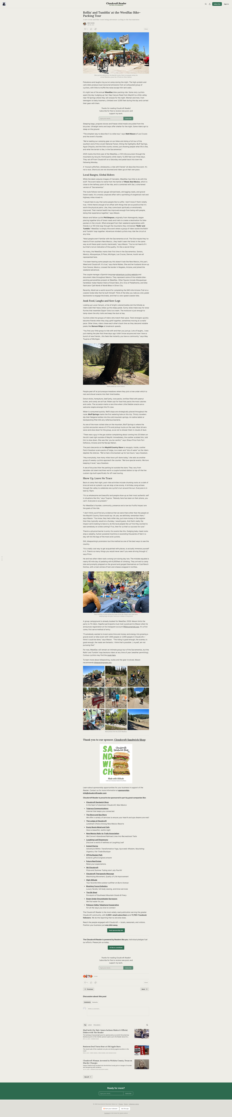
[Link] (80, 174)
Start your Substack (111, 1108)
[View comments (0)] (91, 29)
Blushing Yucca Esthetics (97, 886)
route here (111, 655)
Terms (126, 1104)
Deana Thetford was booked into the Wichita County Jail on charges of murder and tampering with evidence (107, 1066)
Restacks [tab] (95, 1002)
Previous (90, 989)
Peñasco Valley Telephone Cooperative (102, 905)
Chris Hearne (101, 1053)
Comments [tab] (87, 1002)
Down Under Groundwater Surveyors (101, 899)
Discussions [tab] (97, 1025)
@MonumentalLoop (131, 627)
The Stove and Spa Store (96, 815)
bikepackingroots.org (102, 663)
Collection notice (134, 1104)
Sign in (226, 4)
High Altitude (91, 880)
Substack (107, 1113)
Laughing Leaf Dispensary (97, 840)
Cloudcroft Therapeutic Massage (100, 874)
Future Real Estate (93, 861)
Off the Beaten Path (94, 855)
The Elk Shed (91, 892)
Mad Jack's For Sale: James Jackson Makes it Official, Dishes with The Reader (105, 1031)
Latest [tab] (90, 1025)
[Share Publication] (210, 4)
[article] (116, 1035)
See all (86, 1077)
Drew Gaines (91, 23)
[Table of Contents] (2, 558)
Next (143, 989)
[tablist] (91, 1002)
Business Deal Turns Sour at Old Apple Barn (102, 1046)
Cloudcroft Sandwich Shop (129, 739)
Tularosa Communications (97, 809)
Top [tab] (85, 1025)
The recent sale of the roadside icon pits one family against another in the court (106, 1050)
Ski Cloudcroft (92, 868)
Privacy (121, 1104)
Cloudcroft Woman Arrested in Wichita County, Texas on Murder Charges (107, 1062)
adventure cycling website (127, 275)
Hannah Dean (95, 1039)
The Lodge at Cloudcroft (96, 821)
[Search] (206, 4)
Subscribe (217, 4)
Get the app (125, 1108)
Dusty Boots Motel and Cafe (97, 827)
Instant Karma (92, 846)
